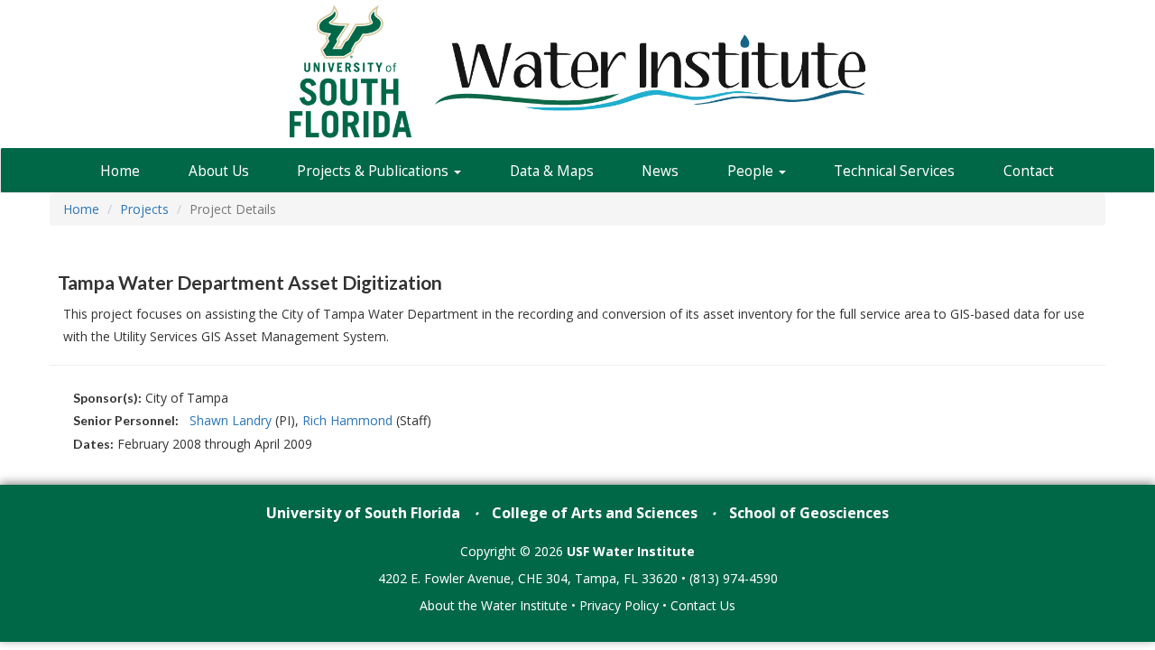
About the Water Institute (494, 605)
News (660, 171)
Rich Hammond (347, 420)
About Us (219, 171)
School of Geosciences (809, 513)
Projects (144, 209)
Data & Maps (552, 171)
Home (120, 171)
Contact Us (702, 605)
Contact (1028, 171)
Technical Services (894, 171)
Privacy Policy (619, 605)
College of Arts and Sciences (595, 513)
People (752, 171)
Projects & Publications (374, 171)
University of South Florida (363, 513)
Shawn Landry (230, 420)
